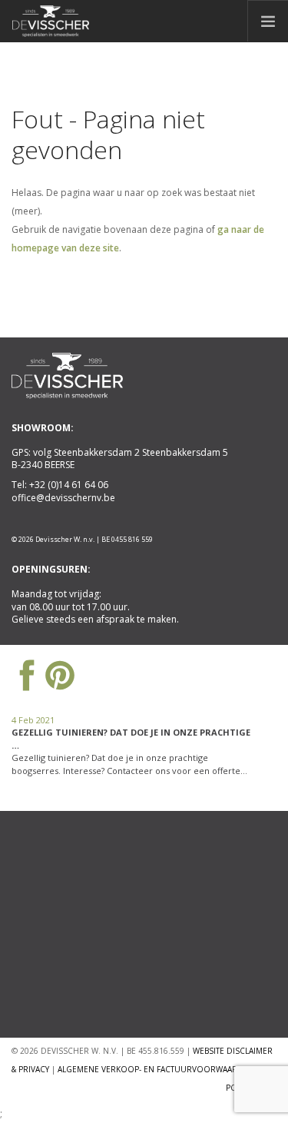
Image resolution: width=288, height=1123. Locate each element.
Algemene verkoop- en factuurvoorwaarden (156, 1069)
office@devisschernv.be (63, 497)
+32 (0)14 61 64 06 (68, 484)
